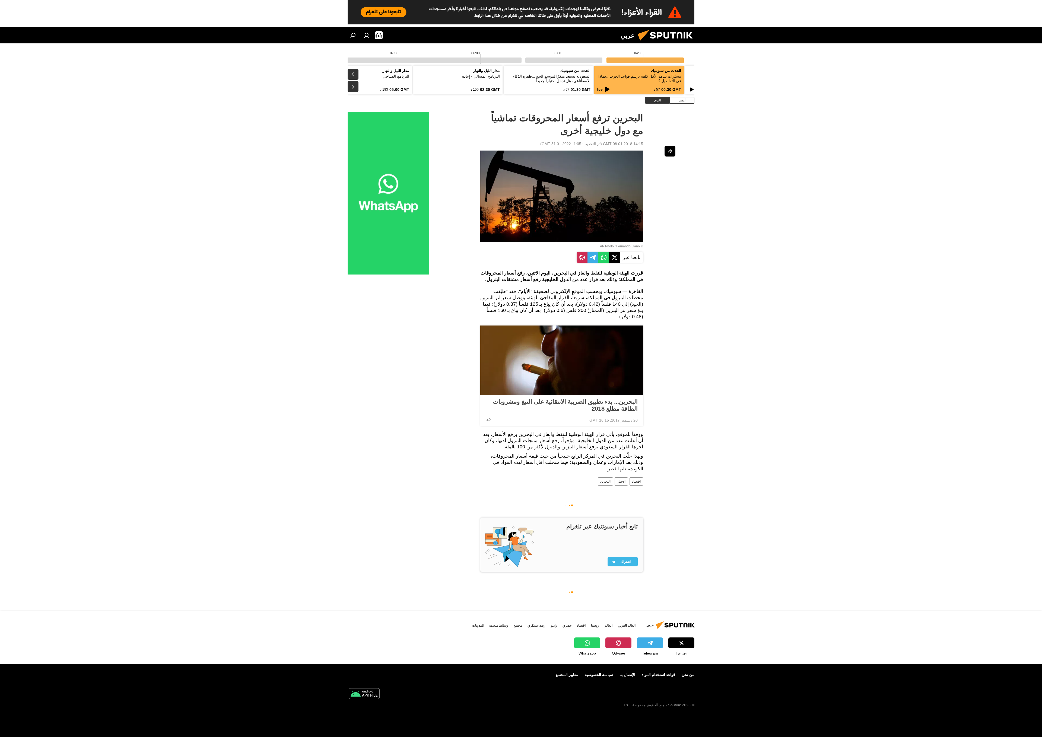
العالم (608, 625)
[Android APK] (364, 694)
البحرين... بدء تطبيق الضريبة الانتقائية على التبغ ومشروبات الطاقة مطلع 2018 (565, 405)
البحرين (605, 481)
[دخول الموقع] (366, 35)
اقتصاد (636, 481)
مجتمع (518, 625)
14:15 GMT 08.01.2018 (623, 144)
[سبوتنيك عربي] (667, 42)
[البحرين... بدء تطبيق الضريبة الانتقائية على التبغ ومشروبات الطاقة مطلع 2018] (561, 360)
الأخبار (621, 481)
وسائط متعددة (498, 625)
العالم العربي (627, 625)
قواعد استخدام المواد (658, 674)
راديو (554, 625)
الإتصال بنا (627, 674)
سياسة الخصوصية (599, 674)
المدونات (478, 625)
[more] (488, 419)
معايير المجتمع (567, 674)
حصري (567, 625)
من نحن (688, 674)
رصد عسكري (536, 625)
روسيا (595, 625)
